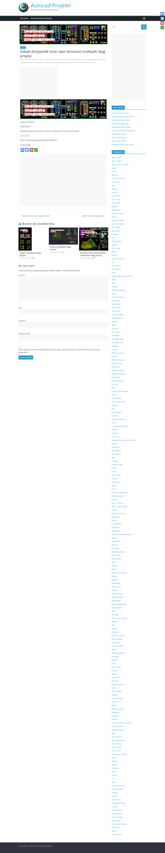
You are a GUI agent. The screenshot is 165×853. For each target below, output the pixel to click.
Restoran (115, 670)
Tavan (114, 772)
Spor (113, 733)
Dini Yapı (115, 328)
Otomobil (115, 632)
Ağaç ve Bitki (116, 161)
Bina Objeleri (117, 241)
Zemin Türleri (117, 834)
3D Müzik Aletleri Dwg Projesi (123, 116)
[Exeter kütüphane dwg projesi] (25, 229)
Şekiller (114, 705)
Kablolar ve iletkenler (120, 492)
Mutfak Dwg (116, 601)
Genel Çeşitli (116, 398)
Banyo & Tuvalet (118, 220)
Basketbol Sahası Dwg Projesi (123, 144)
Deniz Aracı (116, 311)
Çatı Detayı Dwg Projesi (120, 123)
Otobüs (114, 629)
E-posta (22, 321)
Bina (113, 238)
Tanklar (114, 765)
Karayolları (116, 517)
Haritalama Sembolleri (120, 426)
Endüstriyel (116, 377)
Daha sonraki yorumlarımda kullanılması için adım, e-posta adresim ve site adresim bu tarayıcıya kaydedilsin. (59, 351)
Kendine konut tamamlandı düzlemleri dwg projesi (93, 254)
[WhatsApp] (162, 27)
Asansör (115, 192)
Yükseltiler (116, 827)
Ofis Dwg (115, 615)
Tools (114, 782)
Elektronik (115, 367)
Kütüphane (116, 527)
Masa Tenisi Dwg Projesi (121, 120)
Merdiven (115, 548)
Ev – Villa (115, 384)
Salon (114, 688)
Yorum (22, 275)
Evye (113, 388)
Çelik (113, 273)
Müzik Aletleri (117, 608)
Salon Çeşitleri (117, 691)
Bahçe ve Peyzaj (118, 213)
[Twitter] (162, 18)
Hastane (115, 433)
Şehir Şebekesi (117, 698)
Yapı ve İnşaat (117, 813)
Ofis (113, 611)
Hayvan (114, 444)
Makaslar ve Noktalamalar (121, 534)
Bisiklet (114, 245)
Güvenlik (115, 416)
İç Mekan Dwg (117, 465)
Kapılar (114, 510)
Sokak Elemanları (118, 730)
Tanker (114, 761)
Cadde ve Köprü (118, 259)
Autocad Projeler (51, 5)
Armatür (115, 189)
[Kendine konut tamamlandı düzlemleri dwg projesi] (93, 229)
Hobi (113, 458)
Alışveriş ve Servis (118, 178)
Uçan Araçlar (116, 800)
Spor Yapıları (116, 747)
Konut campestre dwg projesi (60, 248)
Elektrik (114, 356)
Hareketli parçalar (118, 419)
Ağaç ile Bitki (116, 157)
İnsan (114, 472)
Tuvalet (114, 796)
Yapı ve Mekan (117, 817)
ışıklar (114, 485)
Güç (113, 409)
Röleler (114, 674)
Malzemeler (116, 541)
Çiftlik (114, 280)
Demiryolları (116, 308)
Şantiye (114, 695)
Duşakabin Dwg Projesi (120, 113)
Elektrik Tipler (117, 363)
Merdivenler (116, 555)
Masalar (115, 545)
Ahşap (114, 168)
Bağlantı (115, 206)
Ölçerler (115, 622)
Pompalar (115, 656)
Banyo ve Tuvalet (118, 224)
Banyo (114, 217)
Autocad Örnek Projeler (41, 18)
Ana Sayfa (24, 18)
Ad (20, 308)
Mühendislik (116, 587)
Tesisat (114, 775)
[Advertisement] (39, 82)
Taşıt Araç (115, 768)
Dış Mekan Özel (117, 342)
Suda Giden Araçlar (119, 754)
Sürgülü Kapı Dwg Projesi (121, 127)
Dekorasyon (116, 304)
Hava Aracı (116, 437)
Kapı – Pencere (117, 503)
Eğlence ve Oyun (118, 353)
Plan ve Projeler (117, 646)
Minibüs (115, 566)
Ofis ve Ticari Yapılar (119, 618)
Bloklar (114, 252)
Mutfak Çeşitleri (118, 597)
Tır (113, 779)
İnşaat (114, 468)
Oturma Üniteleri (118, 636)
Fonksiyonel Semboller (120, 391)
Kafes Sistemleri (118, 496)
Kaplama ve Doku (118, 513)
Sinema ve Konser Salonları (122, 723)
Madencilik (116, 531)
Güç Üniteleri (117, 412)
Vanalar (114, 806)
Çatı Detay (115, 266)
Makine (114, 538)
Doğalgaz (115, 346)
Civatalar (115, 287)
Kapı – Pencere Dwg (119, 506)
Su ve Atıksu (116, 751)
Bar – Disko (116, 227)
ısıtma (114, 489)
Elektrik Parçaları (118, 360)
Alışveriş (115, 175)
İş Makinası (116, 482)
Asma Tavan (116, 199)
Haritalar (115, 430)
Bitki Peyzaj (116, 248)
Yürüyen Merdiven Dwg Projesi (123, 130)
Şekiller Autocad (118, 709)
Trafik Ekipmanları (118, 786)
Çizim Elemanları (118, 297)
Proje (23, 47)
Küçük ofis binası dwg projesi (35, 215)
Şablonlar (115, 681)
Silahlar (114, 719)
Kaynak (114, 520)
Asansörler (116, 196)
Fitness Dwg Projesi (119, 137)
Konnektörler (116, 524)
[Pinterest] (162, 23)
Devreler (115, 321)
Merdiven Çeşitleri (118, 552)
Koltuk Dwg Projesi (119, 134)
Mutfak (114, 590)
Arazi (114, 185)
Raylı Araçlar (116, 667)
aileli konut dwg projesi (95, 215)
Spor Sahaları (117, 744)
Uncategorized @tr (119, 803)
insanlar (115, 478)
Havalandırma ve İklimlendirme (123, 440)
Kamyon (115, 499)
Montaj (114, 576)
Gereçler (115, 405)
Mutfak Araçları (117, 594)
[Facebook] (162, 14)
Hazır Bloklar (116, 451)
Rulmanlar (116, 677)
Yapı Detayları (117, 810)
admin (36, 59)
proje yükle (25, 135)
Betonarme (116, 231)
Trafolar (115, 793)
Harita (114, 423)
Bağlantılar (116, 210)
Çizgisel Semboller (118, 290)
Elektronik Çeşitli (118, 370)
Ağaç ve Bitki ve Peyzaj (120, 164)
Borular (114, 255)
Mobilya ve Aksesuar (119, 573)
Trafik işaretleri (117, 789)
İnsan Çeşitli (116, 475)
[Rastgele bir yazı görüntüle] (144, 18)
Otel (113, 625)
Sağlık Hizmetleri (118, 684)
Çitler (114, 283)
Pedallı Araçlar (117, 639)
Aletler (114, 171)
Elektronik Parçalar (119, 374)
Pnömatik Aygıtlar (118, 653)
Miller (114, 562)
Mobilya (115, 569)
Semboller (115, 712)
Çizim (114, 294)
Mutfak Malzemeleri (119, 604)
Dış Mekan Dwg (117, 339)
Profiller (115, 660)
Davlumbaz (116, 301)
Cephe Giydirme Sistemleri (122, 276)
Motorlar (115, 580)
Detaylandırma (117, 318)
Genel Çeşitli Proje (118, 402)
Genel (114, 395)
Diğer (114, 325)
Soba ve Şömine (118, 726)
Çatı (113, 262)
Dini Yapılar (116, 332)
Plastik (114, 649)
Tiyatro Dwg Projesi (119, 141)
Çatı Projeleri (116, 269)
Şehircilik (115, 702)
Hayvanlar (115, 447)
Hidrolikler (116, 454)
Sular (114, 758)
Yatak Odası (116, 820)
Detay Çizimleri (117, 314)
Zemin (114, 831)
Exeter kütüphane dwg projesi (30, 254)
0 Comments (45, 59)
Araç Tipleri (116, 182)
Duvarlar (115, 349)
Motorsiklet (116, 583)
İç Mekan (115, 461)
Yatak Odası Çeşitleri (119, 824)
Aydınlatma (116, 203)
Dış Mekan (116, 335)
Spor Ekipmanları (118, 740)
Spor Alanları (116, 737)
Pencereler (116, 642)
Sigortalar (115, 716)
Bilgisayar (115, 234)
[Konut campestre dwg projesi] (63, 229)
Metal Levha (116, 559)
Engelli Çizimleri (118, 381)
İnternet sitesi (24, 334)
